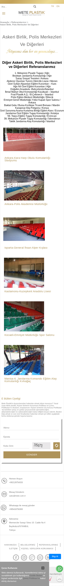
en (58, 6)
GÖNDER (31, 454)
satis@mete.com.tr (17, 496)
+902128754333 (16, 482)
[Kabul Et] (43, 568)
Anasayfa (4, 22)
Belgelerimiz (28, 545)
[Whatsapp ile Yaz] (59, 569)
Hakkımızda (10, 545)
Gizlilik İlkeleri (36, 575)
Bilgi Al (55, 556)
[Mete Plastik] (32, 13)
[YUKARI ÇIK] (60, 579)
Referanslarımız (18, 22)
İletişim (13, 549)
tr (52, 6)
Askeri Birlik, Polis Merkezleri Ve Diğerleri (19, 24)
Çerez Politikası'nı (31, 578)
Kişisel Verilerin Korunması (37, 549)
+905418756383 (16, 509)
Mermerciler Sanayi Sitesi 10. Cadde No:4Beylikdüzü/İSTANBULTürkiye (27, 526)
